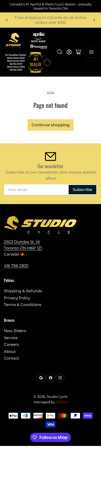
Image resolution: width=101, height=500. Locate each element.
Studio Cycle (57, 396)
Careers (11, 344)
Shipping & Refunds (23, 290)
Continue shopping (50, 124)
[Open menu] (91, 52)
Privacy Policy (17, 297)
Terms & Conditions (22, 304)
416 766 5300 (16, 265)
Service (11, 337)
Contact (11, 358)
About (10, 351)
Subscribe (82, 189)
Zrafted (62, 402)
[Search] (59, 52)
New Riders (15, 330)
